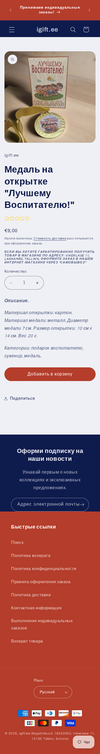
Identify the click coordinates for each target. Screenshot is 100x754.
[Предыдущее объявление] (10, 10)
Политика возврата (31, 556)
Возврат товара (27, 641)
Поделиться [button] (22, 398)
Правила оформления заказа (41, 582)
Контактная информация (36, 608)
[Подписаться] (82, 504)
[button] (11, 29)
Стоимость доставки (50, 238)
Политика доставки (31, 595)
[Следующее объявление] (89, 10)
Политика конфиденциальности (43, 569)
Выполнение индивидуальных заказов (42, 624)
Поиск (17, 542)
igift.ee (25, 733)
